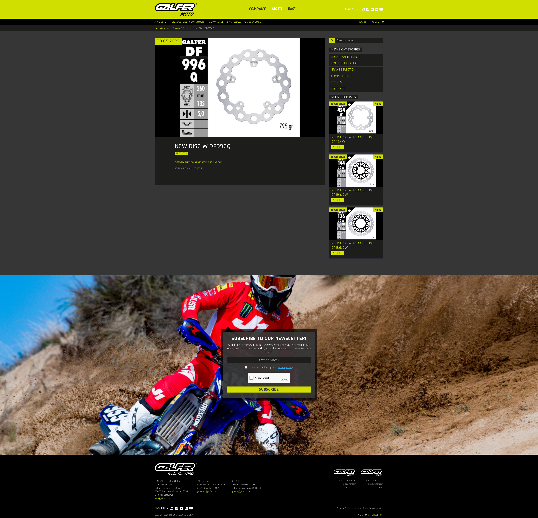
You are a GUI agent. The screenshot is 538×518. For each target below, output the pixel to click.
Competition (340, 76)
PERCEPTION (377, 515)
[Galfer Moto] (177, 9)
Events (336, 82)
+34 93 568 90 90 (347, 480)
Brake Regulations (345, 63)
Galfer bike (372, 472)
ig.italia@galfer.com (241, 491)
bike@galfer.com (375, 484)
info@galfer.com (162, 498)
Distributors (350, 487)
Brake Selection (343, 69)
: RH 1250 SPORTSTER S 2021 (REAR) (199, 162)
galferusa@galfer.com (207, 491)
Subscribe (269, 389)
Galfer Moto (166, 28)
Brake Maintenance (345, 57)
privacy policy (284, 367)
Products (181, 153)
